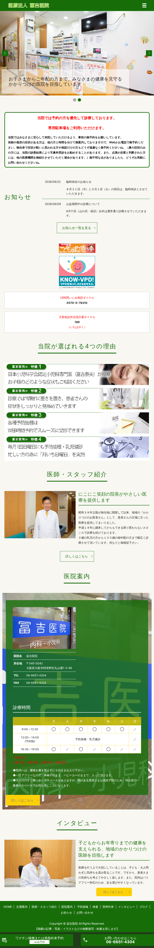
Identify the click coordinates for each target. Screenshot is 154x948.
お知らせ (66, 912)
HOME (8, 906)
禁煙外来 (108, 906)
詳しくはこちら (76, 556)
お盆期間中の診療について (83, 204)
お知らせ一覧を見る (76, 228)
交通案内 (21, 906)
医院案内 (67, 906)
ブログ (143, 906)
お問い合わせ (84, 912)
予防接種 (82, 906)
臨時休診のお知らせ (78, 181)
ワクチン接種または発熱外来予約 (39, 938)
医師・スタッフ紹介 (44, 906)
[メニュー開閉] (144, 5)
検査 (95, 906)
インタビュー (126, 906)
